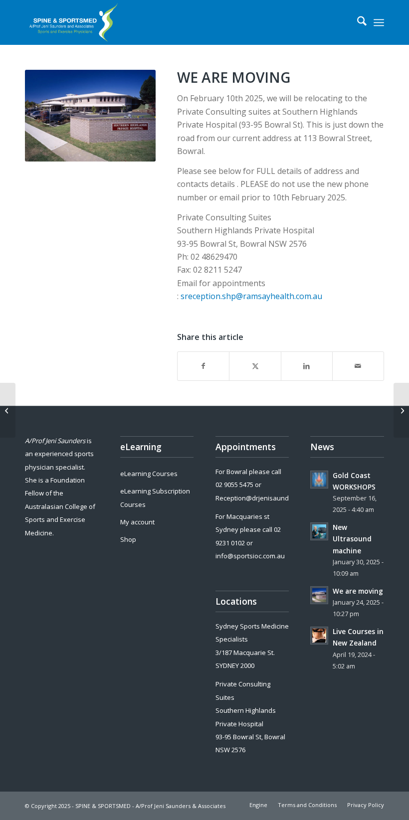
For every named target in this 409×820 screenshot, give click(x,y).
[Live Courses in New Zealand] (7, 410)
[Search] (357, 22)
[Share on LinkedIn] (306, 366)
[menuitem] (357, 22)
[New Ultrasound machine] (401, 410)
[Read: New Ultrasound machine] (319, 531)
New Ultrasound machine (352, 538)
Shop (128, 539)
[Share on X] (254, 366)
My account (137, 521)
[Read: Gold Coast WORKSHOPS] (319, 480)
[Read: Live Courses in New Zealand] (319, 636)
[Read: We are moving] (319, 595)
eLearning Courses (149, 473)
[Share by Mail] (358, 366)
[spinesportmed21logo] (75, 22)
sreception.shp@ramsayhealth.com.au (251, 296)
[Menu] (379, 22)
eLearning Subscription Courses (155, 497)
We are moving (358, 591)
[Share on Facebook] (203, 366)
